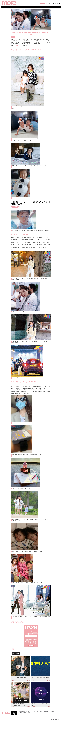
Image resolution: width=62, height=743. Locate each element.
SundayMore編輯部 (14, 680)
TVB (16, 649)
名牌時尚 (16, 7)
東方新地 (18, 45)
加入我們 (51, 7)
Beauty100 (45, 7)
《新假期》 (37, 711)
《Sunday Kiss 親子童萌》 (23, 712)
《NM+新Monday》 (46, 711)
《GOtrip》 (41, 711)
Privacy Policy (57, 719)
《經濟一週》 (30, 712)
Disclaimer (52, 719)
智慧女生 (28, 7)
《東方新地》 (52, 711)
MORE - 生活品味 (34, 680)
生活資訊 (39, 7)
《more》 (56, 711)
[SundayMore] (9, 3)
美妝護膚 (10, 7)
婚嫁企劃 (22, 7)
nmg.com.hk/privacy (29, 639)
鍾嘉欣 (20, 649)
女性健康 (33, 7)
